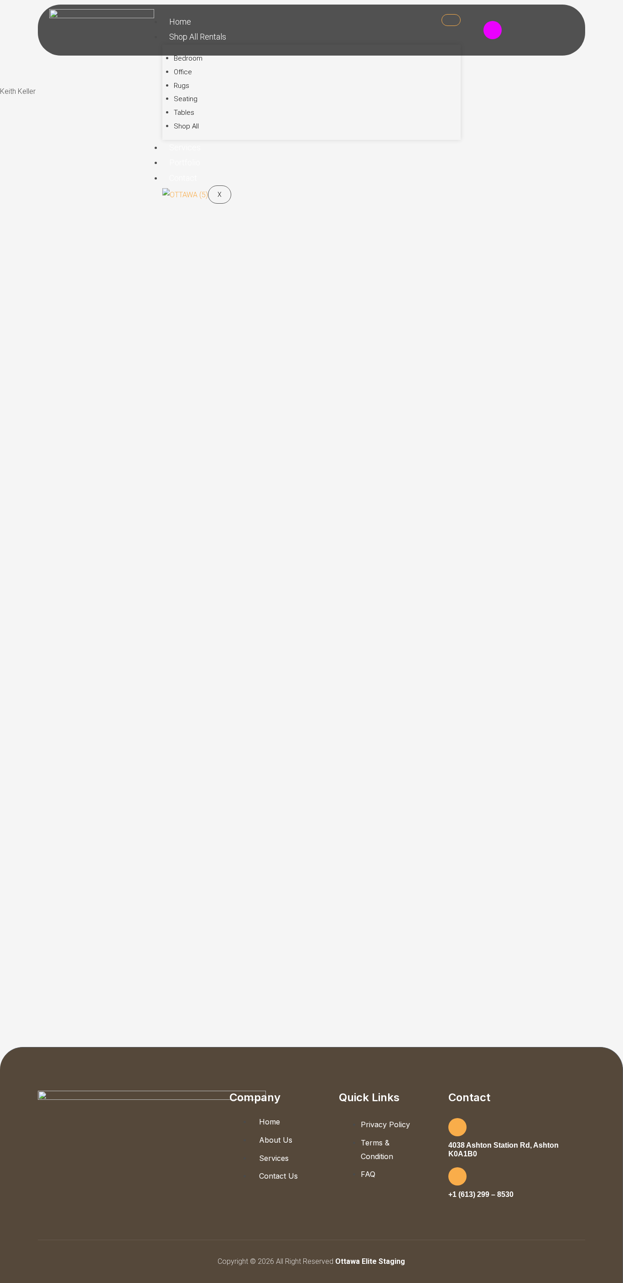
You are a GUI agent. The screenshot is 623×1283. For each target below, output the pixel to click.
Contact (183, 178)
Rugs (181, 86)
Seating (185, 99)
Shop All (186, 126)
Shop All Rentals (197, 36)
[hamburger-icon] (451, 20)
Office (183, 72)
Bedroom (188, 58)
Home (180, 21)
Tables (184, 112)
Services (185, 147)
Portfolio (184, 162)
